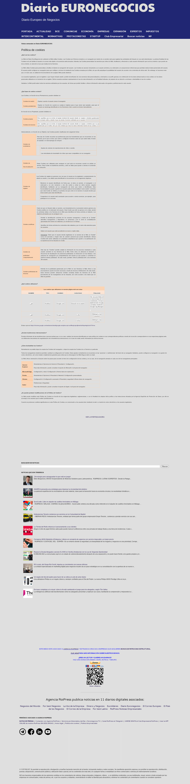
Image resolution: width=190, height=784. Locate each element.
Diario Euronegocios (130, 706)
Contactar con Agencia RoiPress (48, 721)
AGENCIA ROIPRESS (70, 649)
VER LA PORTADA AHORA (95, 417)
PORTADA (26, 31)
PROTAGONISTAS (76, 36)
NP (150, 36)
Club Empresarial (113, 36)
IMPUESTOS (152, 31)
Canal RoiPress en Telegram (112, 721)
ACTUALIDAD (43, 31)
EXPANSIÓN (119, 31)
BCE (57, 31)
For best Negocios (52, 706)
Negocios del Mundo (30, 706)
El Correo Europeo (152, 706)
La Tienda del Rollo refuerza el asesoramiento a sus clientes (55, 527)
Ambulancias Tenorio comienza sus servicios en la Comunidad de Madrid (59, 514)
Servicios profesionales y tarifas (73, 721)
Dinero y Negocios (96, 706)
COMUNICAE (70, 31)
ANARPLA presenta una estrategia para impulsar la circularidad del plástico (60, 489)
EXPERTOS (136, 31)
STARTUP (95, 36)
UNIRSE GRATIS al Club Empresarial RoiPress (141, 721)
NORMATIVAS (55, 36)
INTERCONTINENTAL (32, 36)
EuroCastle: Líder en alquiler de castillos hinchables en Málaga (56, 502)
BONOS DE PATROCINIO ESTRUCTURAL (135, 649)
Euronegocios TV (93, 721)
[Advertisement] (95, 440)
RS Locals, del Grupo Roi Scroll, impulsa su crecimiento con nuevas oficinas (60, 564)
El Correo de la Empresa (78, 709)
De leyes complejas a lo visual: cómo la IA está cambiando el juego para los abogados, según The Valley (70, 589)
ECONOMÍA (87, 31)
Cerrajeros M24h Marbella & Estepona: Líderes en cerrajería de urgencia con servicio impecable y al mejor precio (74, 539)
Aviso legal (59, 723)
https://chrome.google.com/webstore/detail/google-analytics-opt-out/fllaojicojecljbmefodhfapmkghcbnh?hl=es (63, 325)
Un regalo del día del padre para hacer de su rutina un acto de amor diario (60, 577)
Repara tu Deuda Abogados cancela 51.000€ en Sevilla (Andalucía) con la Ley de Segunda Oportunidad (70, 552)
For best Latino (100, 709)
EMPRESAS (103, 31)
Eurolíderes (112, 706)
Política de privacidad (89, 723)
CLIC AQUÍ (75, 653)
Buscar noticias (136, 36)
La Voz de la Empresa (73, 706)
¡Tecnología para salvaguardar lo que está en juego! (52, 477)
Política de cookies (72, 723)
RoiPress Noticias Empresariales (126, 709)
